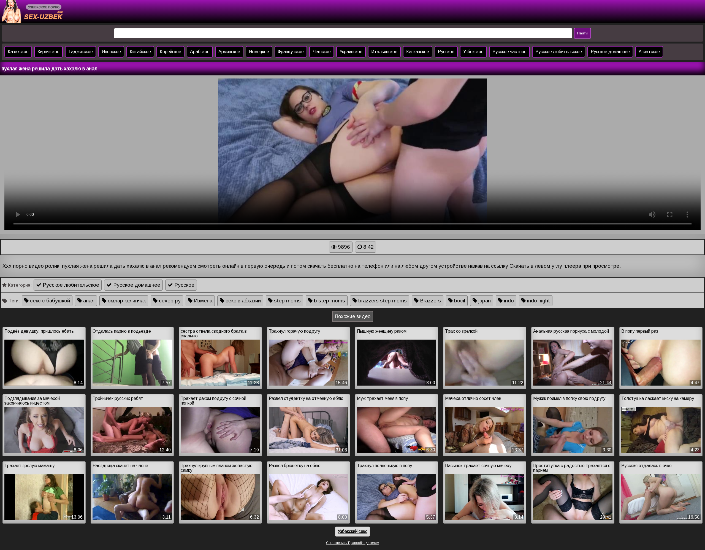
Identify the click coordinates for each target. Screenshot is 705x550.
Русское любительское (558, 51)
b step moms (329, 301)
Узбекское (473, 51)
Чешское (322, 51)
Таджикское (80, 51)
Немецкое (259, 51)
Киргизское (48, 51)
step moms (287, 301)
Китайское (140, 51)
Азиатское (649, 51)
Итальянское (384, 51)
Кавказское (417, 51)
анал (88, 301)
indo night (538, 301)
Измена (202, 301)
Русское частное (509, 51)
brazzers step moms (382, 301)
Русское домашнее (610, 51)
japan (484, 301)
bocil (459, 301)
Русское (446, 51)
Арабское (200, 51)
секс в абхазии (242, 301)
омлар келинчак (126, 301)
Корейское (170, 51)
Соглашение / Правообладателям (352, 543)
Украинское (351, 51)
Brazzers (430, 301)
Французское (291, 51)
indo (508, 301)
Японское (111, 51)
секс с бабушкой (49, 301)
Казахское (18, 51)
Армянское (229, 51)
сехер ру (169, 301)
